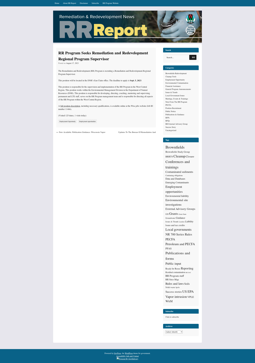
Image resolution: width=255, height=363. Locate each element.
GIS (167, 214)
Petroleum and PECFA (180, 244)
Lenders (182, 221)
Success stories (173, 291)
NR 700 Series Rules (178, 234)
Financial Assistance (173, 86)
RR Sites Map (172, 279)
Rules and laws (174, 283)
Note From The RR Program (176, 102)
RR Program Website (110, 3)
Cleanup (179, 156)
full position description (70, 105)
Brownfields (174, 147)
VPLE (190, 297)
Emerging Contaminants (177, 182)
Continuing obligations (174, 175)
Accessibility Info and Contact (127, 356)
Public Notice (170, 111)
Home (57, 3)
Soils (187, 283)
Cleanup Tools (170, 76)
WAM (169, 301)
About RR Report (69, 3)
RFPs (167, 117)
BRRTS (169, 156)
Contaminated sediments (179, 172)
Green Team (182, 214)
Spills (178, 287)
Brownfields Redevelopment (176, 73)
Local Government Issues (174, 95)
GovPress (117, 353)
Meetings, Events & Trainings (176, 98)
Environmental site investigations (176, 202)
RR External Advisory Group (176, 124)
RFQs (167, 120)
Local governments (178, 229)
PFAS (168, 248)
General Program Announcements (178, 89)
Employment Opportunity (68, 121)
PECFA (168, 105)
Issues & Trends (171, 92)
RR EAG (188, 272)
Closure (190, 156)
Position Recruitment (173, 108)
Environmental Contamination (176, 83)
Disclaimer (84, 3)
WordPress (129, 353)
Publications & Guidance (174, 114)
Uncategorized (170, 130)
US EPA (188, 291)
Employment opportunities (87, 121)
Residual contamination (175, 272)
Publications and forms (177, 255)
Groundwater (170, 218)
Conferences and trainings (177, 164)
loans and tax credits (175, 225)
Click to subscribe (172, 317)
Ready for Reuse (172, 268)
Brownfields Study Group (177, 151)
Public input (173, 263)
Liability (189, 221)
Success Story (170, 127)
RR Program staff (174, 276)
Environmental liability (177, 195)
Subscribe (95, 3)
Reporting (187, 268)
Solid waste (170, 287)
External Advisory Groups (180, 209)
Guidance (180, 217)
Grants (173, 213)
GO (193, 57)
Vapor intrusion (176, 296)
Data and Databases (175, 178)
